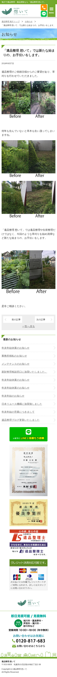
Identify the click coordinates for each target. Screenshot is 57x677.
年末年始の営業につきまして (18, 412)
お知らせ (28, 21)
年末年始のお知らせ (13, 396)
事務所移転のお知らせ (14, 355)
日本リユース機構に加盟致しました (22, 404)
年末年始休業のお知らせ (15, 348)
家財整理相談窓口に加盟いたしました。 (24, 371)
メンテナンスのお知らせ (15, 364)
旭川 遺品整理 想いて (15, 11)
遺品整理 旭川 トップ (11, 21)
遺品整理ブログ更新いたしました (21, 420)
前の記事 (16, 319)
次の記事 (40, 319)
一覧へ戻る (28, 326)
